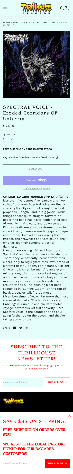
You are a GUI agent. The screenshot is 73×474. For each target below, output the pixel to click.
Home (7, 22)
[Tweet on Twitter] (20, 327)
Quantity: (9, 134)
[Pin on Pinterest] (27, 327)
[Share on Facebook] (14, 327)
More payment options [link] (36, 188)
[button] (62, 8)
